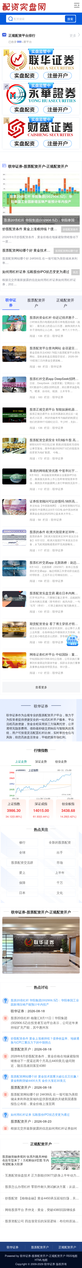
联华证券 (13, 1247)
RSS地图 (71, 1256)
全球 (22, 852)
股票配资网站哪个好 (66, 250)
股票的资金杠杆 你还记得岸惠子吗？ (55, 317)
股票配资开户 (40, 1247)
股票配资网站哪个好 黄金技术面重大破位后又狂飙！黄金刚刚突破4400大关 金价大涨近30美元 (45, 1078)
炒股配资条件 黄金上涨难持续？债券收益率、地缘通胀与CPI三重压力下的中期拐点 (45, 1040)
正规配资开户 (67, 1247)
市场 (60, 862)
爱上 (22, 872)
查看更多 (41, 687)
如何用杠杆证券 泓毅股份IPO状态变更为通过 (35, 271)
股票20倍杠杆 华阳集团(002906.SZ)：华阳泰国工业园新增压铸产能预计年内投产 (45, 1002)
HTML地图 (41, 1260)
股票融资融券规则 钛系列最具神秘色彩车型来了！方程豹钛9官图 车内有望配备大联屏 (25, 1160)
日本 (22, 892)
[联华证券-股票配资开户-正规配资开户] (25, 7)
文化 (60, 892)
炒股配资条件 (70, 229)
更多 (73, 35)
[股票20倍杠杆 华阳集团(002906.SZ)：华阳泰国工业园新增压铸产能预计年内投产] (41, 198)
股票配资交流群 (22, 862)
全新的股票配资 (60, 842)
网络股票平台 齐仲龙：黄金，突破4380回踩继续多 (40, 1209)
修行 (22, 842)
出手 (60, 852)
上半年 (60, 872)
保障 (22, 882)
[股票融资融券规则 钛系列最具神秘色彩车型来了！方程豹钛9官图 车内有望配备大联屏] (65, 1160)
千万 (60, 882)
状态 (75, 272)
